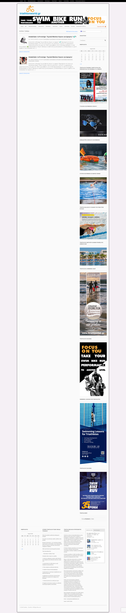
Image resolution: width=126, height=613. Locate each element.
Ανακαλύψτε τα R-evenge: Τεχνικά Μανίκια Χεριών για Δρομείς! (50, 57)
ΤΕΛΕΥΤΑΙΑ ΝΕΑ (97, 530)
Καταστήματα (64, 39)
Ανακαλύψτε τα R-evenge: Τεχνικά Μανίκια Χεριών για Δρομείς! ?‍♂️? (52, 37)
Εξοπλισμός (47, 1)
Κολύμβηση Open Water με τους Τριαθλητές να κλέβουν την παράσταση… (93, 535)
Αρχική (21, 1)
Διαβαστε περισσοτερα (24, 51)
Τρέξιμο (70, 39)
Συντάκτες (72, 1)
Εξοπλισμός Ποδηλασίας (67, 59)
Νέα (24, 1)
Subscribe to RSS (100, 26)
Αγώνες (60, 1)
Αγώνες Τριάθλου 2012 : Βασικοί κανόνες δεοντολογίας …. (96, 558)
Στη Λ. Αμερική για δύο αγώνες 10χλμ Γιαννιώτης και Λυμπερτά (96, 546)
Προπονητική (40, 1)
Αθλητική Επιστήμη (31, 1)
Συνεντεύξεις (66, 1)
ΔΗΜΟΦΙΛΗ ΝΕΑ (89, 530)
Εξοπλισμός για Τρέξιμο (55, 39)
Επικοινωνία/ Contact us (80, 1)
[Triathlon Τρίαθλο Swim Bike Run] (30, 15)
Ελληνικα (84, 31)
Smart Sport (54, 1)
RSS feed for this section (72, 31)
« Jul (81, 64)
